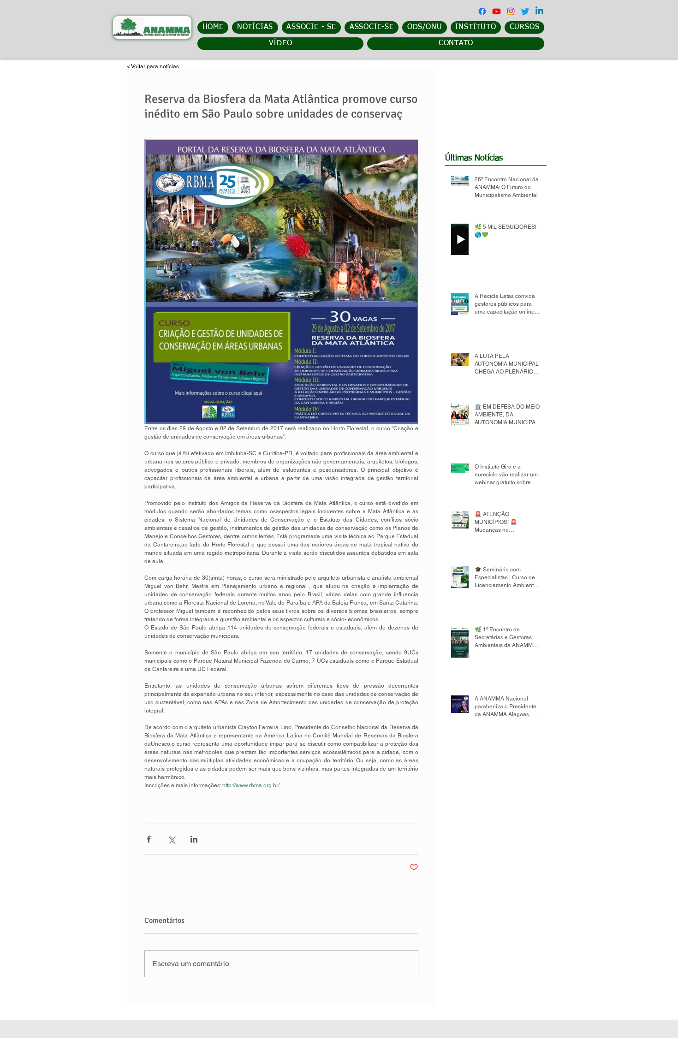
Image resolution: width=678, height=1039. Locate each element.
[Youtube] (496, 11)
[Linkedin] (539, 11)
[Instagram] (511, 11)
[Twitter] (525, 11)
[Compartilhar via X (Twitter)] (171, 839)
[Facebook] (482, 11)
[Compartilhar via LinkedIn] (194, 839)
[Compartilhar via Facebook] (148, 839)
